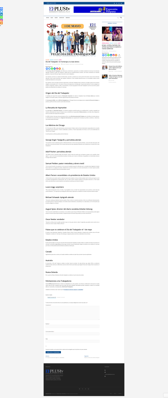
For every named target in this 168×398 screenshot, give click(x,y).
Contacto (61, 17)
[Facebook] (47, 69)
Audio (56, 17)
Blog (52, 17)
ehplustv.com (72, 64)
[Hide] (0, 25)
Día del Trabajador (66, 64)
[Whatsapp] (52, 69)
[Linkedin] (54, 69)
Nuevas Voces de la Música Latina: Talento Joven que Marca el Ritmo (115, 67)
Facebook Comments (61, 297)
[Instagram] (57, 69)
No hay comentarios (56, 64)
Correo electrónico (50, 331)
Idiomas (68, 17)
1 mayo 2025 (48, 64)
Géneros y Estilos (105, 42)
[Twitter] (49, 69)
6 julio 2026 (111, 71)
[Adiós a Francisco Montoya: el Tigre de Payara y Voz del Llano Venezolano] (104, 77)
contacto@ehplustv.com (110, 374)
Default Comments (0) (52, 297)
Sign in (115, 393)
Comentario (48, 305)
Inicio (47, 17)
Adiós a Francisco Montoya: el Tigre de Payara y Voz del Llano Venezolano (115, 77)
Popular (51, 59)
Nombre (48, 323)
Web (47, 338)
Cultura (47, 59)
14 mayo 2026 (111, 80)
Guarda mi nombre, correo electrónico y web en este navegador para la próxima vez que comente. (66, 349)
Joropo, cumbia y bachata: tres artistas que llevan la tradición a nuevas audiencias (111, 46)
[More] (60, 69)
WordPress (64, 393)
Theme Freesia (59, 393)
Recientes (56, 59)
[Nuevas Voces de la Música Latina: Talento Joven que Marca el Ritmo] (104, 67)
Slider (60, 59)
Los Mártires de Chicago (79, 64)
